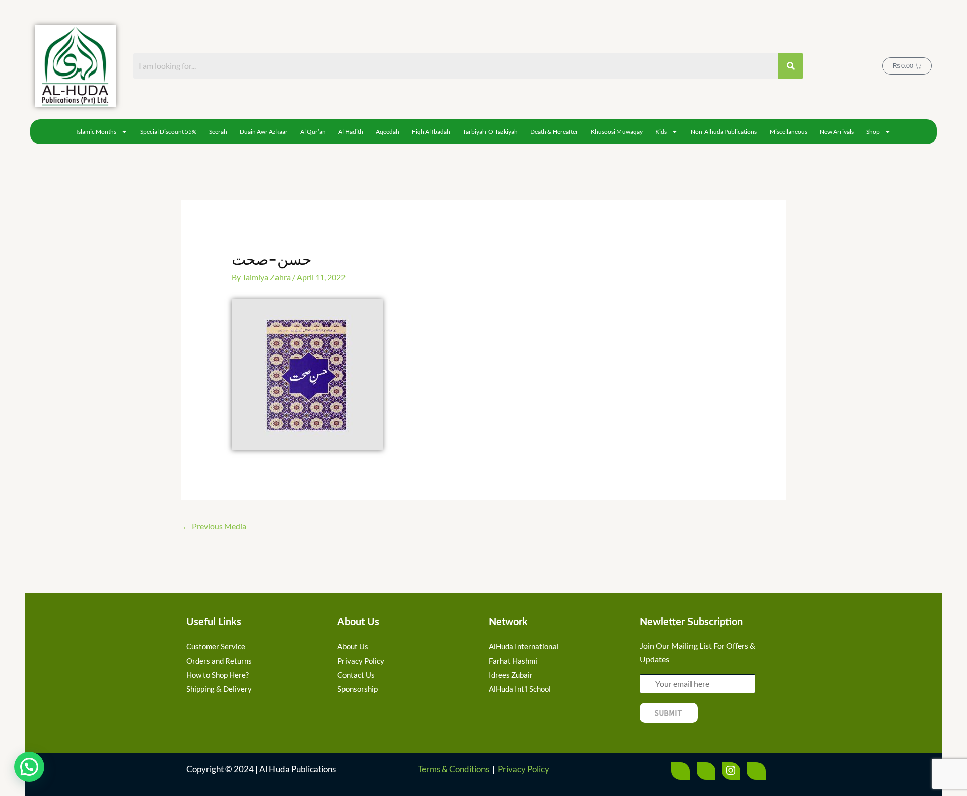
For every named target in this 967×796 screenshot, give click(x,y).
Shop (873, 131)
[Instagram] (731, 771)
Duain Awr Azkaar (264, 131)
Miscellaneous (788, 131)
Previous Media (214, 526)
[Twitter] (706, 771)
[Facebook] (680, 771)
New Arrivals (837, 131)
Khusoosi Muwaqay (617, 131)
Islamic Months (96, 131)
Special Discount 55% (168, 131)
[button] (29, 767)
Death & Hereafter (554, 131)
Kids (661, 131)
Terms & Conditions (453, 769)
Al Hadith (350, 131)
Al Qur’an (313, 131)
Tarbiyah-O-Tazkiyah (490, 131)
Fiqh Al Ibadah (431, 131)
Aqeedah (387, 131)
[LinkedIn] (756, 771)
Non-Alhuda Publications (723, 131)
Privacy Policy (523, 769)
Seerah (218, 131)
